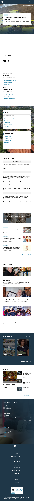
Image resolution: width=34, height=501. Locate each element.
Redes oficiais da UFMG (25, 361)
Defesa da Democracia (8, 136)
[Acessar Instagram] (26, 336)
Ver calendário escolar (25, 208)
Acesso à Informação (16, 451)
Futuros (24, 224)
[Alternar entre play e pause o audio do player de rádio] (4, 408)
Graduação (6, 120)
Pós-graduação (7, 122)
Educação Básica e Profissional (9, 118)
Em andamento (10, 224)
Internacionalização (7, 140)
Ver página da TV (26, 395)
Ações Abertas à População (16, 464)
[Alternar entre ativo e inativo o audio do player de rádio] (6, 410)
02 (14, 30)
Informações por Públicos (16, 458)
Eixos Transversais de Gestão (16, 456)
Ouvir (5, 427)
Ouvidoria (16, 453)
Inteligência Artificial (8, 138)
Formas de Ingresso (6, 40)
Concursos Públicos (16, 467)
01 (11, 30)
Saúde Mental (6, 142)
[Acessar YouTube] (29, 336)
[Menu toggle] (32, 2)
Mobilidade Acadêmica (16, 470)
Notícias (16, 481)
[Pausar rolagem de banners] (23, 31)
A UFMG (16, 476)
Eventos (16, 482)
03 (17, 30)
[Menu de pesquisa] (30, 2)
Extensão (6, 126)
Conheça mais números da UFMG (23, 101)
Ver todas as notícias (26, 327)
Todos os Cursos (16, 465)
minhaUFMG (5, 42)
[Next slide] (30, 358)
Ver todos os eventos (26, 254)
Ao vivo (8, 405)
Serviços (16, 479)
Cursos (4, 38)
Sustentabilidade (7, 144)
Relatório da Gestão (16, 454)
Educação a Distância (8, 124)
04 (20, 30)
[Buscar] (27, 115)
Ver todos (6, 146)
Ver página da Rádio (26, 439)
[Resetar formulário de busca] (29, 115)
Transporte (5, 44)
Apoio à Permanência (16, 468)
